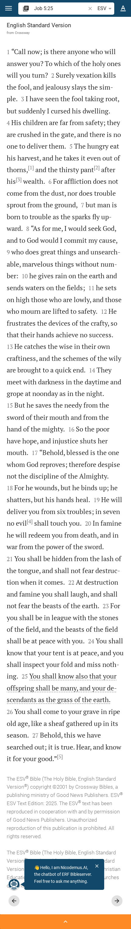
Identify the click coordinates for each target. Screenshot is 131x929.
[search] (60, 8)
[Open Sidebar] (65, 921)
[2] (97, 167)
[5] (60, 756)
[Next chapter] (117, 900)
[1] (31, 167)
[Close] (97, 866)
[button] (8, 8)
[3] (19, 179)
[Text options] (123, 8)
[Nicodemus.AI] (14, 884)
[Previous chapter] (14, 900)
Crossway (22, 33)
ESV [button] (101, 8)
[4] (30, 521)
